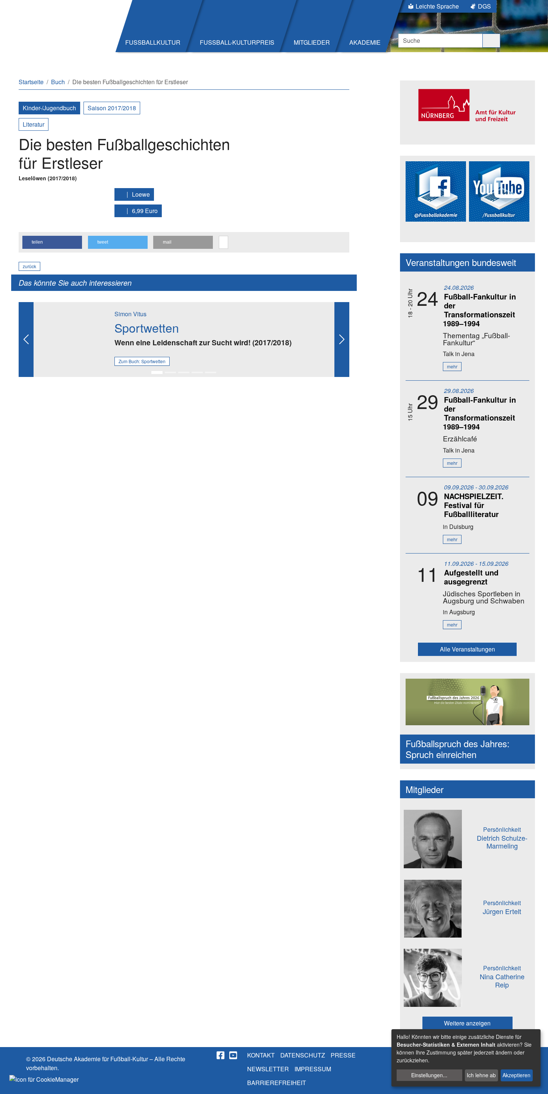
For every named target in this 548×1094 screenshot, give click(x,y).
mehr (452, 366)
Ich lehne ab (481, 1075)
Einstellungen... (429, 1075)
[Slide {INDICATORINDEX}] (157, 372)
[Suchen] (491, 41)
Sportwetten (146, 327)
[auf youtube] (233, 1055)
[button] (52, 242)
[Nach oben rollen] (535, 1081)
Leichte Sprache (437, 6)
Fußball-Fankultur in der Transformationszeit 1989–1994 (479, 310)
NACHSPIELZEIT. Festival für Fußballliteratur (474, 505)
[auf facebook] (221, 1055)
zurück (29, 266)
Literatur (33, 124)
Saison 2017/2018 (112, 108)
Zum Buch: (142, 361)
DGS (484, 6)
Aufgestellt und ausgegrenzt (471, 577)
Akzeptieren (516, 1075)
